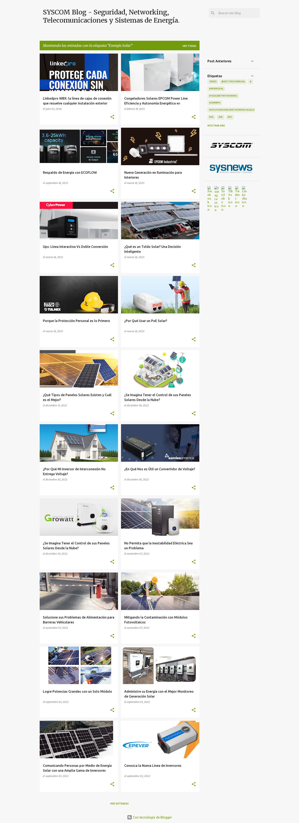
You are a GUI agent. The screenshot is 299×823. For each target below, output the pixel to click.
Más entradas (119, 803)
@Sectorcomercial (233, 81)
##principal (216, 88)
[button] (112, 117)
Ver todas (189, 46)
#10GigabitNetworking (223, 95)
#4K (220, 117)
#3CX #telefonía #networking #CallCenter (235, 110)
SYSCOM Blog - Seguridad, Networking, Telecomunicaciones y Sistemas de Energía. (111, 16)
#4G (211, 117)
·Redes (213, 81)
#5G (230, 117)
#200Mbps (214, 102)
